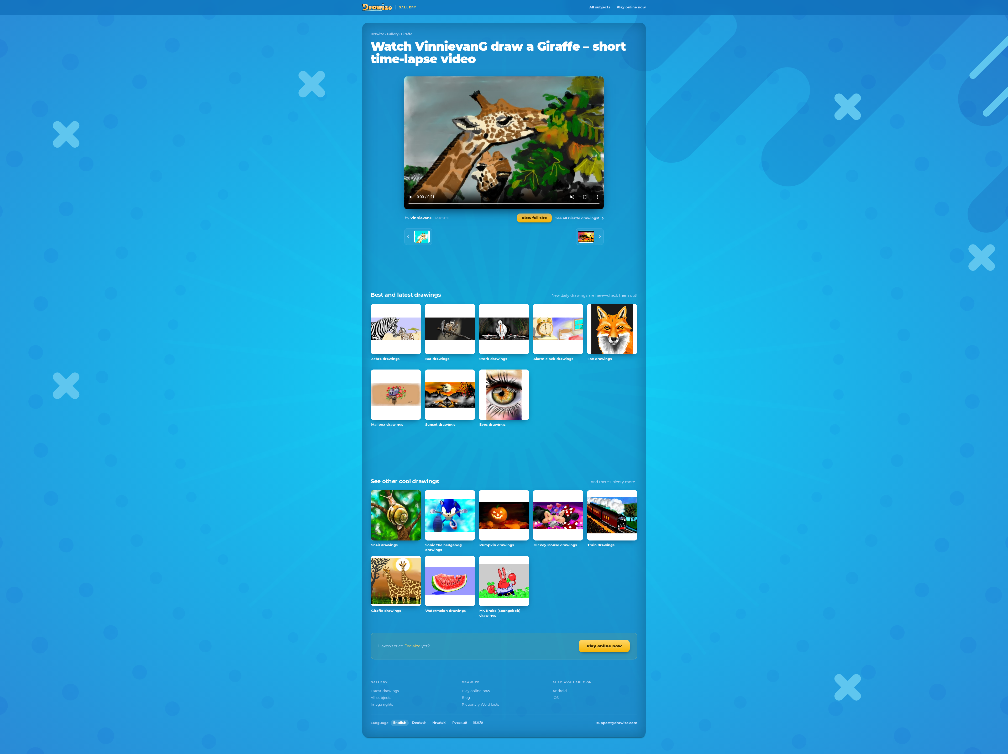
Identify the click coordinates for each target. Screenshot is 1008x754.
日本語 (478, 723)
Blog (466, 697)
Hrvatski (439, 723)
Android (560, 691)
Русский (459, 723)
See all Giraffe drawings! (577, 218)
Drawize (377, 34)
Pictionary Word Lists (480, 704)
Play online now (631, 7)
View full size (534, 218)
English (399, 723)
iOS (556, 697)
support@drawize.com (616, 723)
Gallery (392, 34)
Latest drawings (385, 691)
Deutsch (419, 723)
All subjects (599, 7)
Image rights (382, 704)
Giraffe (406, 34)
